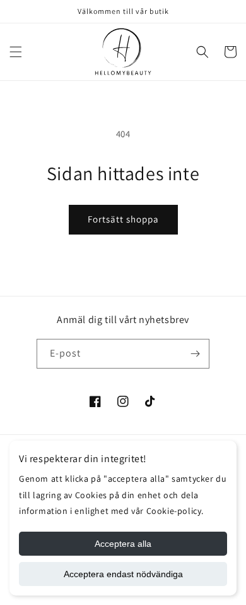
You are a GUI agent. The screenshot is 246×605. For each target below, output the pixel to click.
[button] (16, 52)
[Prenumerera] (195, 354)
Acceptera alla (123, 544)
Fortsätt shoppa (123, 219)
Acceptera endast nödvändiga (123, 574)
